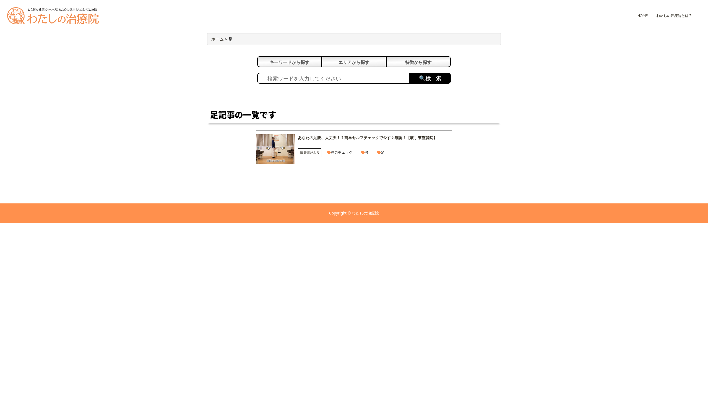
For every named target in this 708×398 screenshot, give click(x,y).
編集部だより (310, 152)
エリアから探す (354, 62)
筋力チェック (341, 152)
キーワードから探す (289, 62)
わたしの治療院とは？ (674, 15)
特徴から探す (418, 62)
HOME (642, 15)
